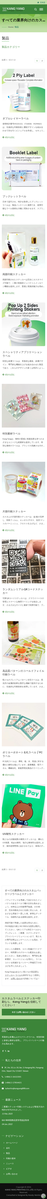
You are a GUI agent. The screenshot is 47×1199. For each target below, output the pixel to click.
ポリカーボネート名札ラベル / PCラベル (23, 754)
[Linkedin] (8, 1051)
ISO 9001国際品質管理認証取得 (15, 1120)
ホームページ (12, 1142)
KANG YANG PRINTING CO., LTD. (19, 1189)
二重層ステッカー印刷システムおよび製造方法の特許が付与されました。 (23, 1108)
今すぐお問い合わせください (23, 1012)
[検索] (35, 9)
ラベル (18, 975)
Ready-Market (34, 1195)
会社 (8, 1148)
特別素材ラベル (12, 433)
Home (10, 27)
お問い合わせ (16, 978)
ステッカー (10, 975)
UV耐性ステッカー (13, 834)
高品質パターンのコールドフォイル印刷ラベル (23, 672)
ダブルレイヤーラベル (16, 118)
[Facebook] (2, 1051)
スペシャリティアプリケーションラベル (22, 354)
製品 (17, 27)
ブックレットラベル (14, 196)
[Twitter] (6, 1051)
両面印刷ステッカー (14, 274)
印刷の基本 (11, 1158)
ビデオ (9, 1168)
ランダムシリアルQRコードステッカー (23, 591)
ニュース (10, 1163)
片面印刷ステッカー (14, 511)
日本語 (42, 2)
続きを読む (23, 131)
